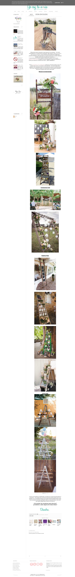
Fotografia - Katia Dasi (16, 568)
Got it (62, 2)
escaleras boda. (41, 514)
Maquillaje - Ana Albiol (15, 567)
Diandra (16, 116)
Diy (26, 11)
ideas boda (46, 514)
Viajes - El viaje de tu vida (16, 569)
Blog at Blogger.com (32, 575)
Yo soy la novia (37, 574)
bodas (19, 11)
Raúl (15, 117)
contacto (56, 11)
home (15, 11)
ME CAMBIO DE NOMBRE (19, 37)
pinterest (47, 493)
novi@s (23, 11)
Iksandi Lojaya (43, 575)
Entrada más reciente (29, 556)
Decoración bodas (36, 514)
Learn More (57, 2)
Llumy (18, 29)
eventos (35, 11)
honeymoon (40, 11)
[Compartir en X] (31, 515)
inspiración (30, 11)
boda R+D (45, 11)
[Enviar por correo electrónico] (29, 515)
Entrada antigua (60, 556)
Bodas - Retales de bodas (16, 566)
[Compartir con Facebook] (32, 515)
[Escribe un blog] (30, 515)
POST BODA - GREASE (20, 65)
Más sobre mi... (48, 570)
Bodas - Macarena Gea (16, 565)
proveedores (51, 11)
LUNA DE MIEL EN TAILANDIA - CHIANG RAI (20, 44)
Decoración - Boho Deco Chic (17, 570)
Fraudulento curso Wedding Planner (20, 58)
